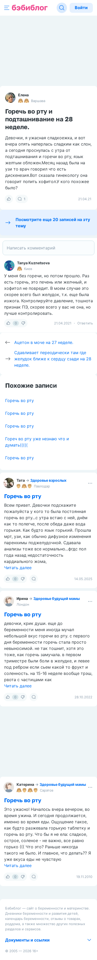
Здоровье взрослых (48, 480)
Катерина (25, 784)
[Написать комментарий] (48, 248)
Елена (23, 95)
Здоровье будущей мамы (56, 598)
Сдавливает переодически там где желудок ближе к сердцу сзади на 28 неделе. (52, 359)
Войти (81, 7)
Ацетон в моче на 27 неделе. (43, 342)
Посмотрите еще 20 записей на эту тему (53, 222)
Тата (21, 480)
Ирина (22, 598)
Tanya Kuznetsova (33, 263)
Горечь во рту (19, 400)
